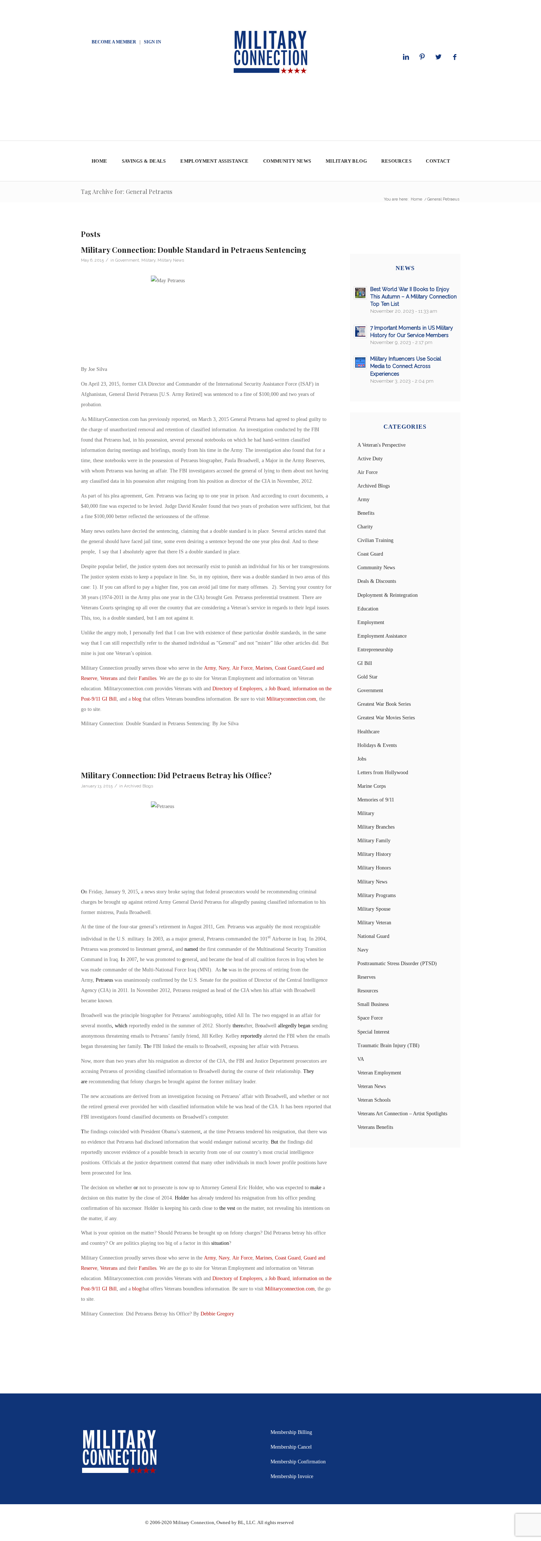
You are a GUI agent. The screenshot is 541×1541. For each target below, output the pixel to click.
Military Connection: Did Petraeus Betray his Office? (176, 775)
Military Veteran (374, 922)
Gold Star (367, 677)
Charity (365, 526)
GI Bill (364, 663)
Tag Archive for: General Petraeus (126, 191)
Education (367, 609)
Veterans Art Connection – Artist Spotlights (402, 1113)
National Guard (373, 936)
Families (147, 678)
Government (127, 260)
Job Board (279, 688)
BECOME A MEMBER (114, 42)
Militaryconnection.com (291, 699)
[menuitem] (99, 161)
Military (148, 260)
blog (136, 699)
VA (360, 1059)
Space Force (370, 1018)
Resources (367, 990)
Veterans (108, 678)
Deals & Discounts (376, 581)
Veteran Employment (379, 1073)
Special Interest (373, 1032)
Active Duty (370, 458)
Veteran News (371, 1086)
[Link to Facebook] (454, 57)
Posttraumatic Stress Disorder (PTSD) (397, 963)
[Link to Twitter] (438, 57)
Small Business (373, 1004)
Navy (224, 668)
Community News (376, 567)
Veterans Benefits (375, 1127)
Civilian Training (375, 540)
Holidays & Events (377, 745)
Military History (374, 854)
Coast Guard (288, 668)
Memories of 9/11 (375, 800)
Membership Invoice (291, 1476)
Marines (263, 668)
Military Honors (374, 868)
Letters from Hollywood (382, 772)
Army (210, 668)
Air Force (242, 668)
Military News (171, 260)
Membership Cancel (291, 1447)
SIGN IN (152, 42)
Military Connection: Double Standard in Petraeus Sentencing (193, 249)
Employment (370, 622)
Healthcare (368, 731)
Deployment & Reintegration (387, 595)
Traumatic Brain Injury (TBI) (388, 1045)
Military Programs (376, 895)
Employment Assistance (382, 636)
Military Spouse (373, 909)
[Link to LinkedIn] (405, 57)
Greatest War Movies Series (386, 717)
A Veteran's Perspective (381, 445)
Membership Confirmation (298, 1461)
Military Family (373, 840)
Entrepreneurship (375, 649)
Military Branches (376, 827)
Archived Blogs (138, 786)
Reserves (366, 977)
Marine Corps (371, 786)
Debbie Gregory (217, 1314)
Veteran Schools (373, 1100)
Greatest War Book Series (384, 704)
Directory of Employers (237, 688)
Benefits (365, 513)
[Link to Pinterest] (422, 57)
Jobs (361, 759)
